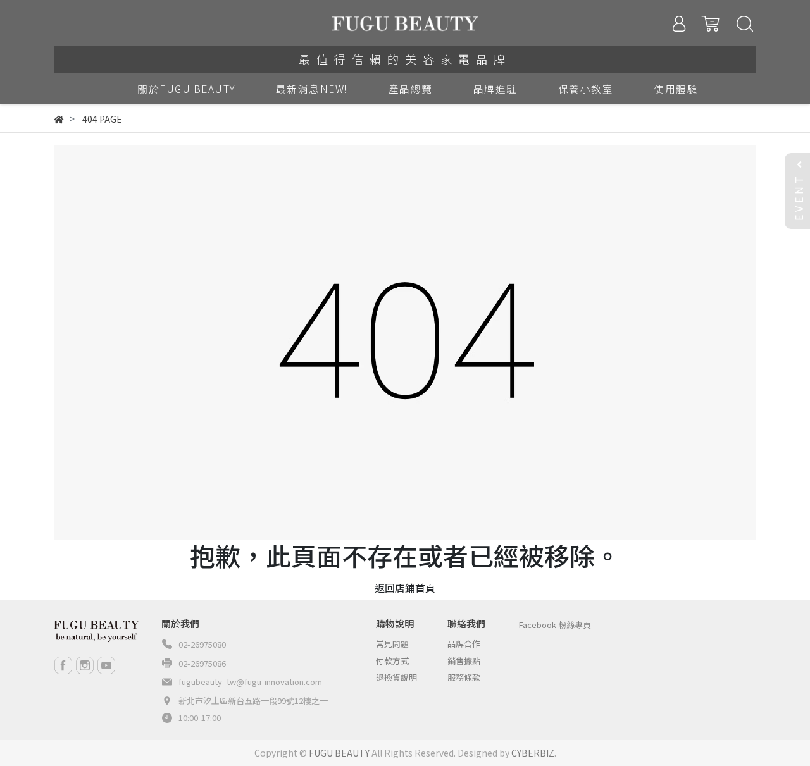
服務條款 (463, 677)
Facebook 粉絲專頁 (555, 625)
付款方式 (392, 661)
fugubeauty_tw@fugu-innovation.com (250, 682)
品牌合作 (463, 644)
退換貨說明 (396, 677)
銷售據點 (463, 661)
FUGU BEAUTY (339, 752)
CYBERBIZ (532, 752)
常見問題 (392, 644)
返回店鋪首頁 (405, 587)
